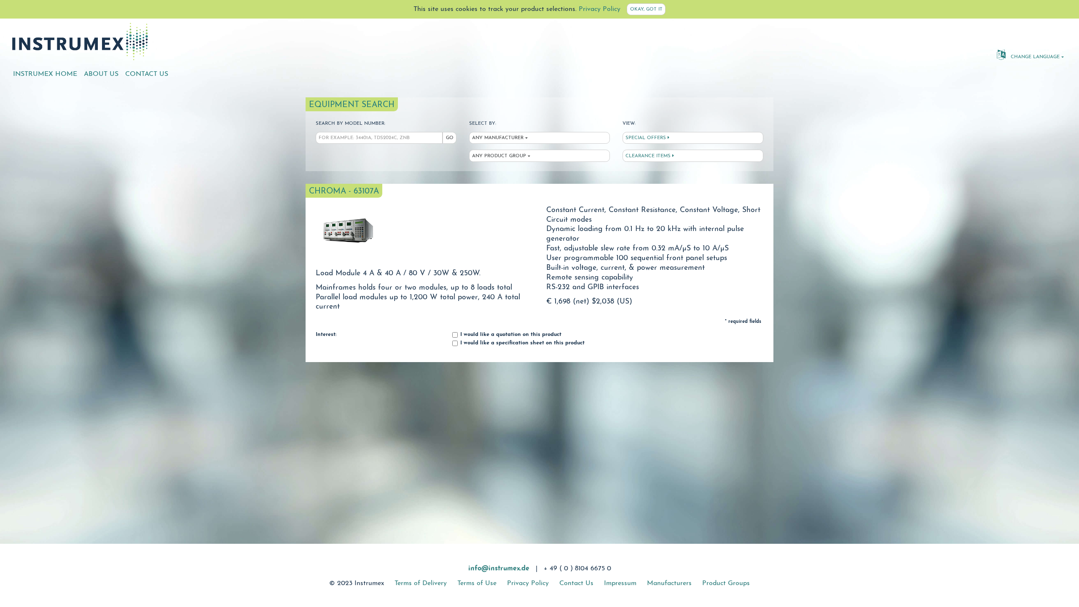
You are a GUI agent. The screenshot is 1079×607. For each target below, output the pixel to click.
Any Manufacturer (497, 138)
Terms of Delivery (421, 583)
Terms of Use (477, 583)
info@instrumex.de (498, 568)
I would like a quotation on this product (510, 334)
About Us (101, 74)
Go (450, 138)
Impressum (620, 583)
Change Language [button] (1034, 57)
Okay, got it (646, 9)
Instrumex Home (45, 74)
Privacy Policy (599, 9)
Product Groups (726, 583)
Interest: (326, 334)
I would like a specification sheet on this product (522, 343)
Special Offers (646, 138)
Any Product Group (499, 156)
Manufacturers (669, 583)
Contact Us (146, 74)
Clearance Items (648, 156)
